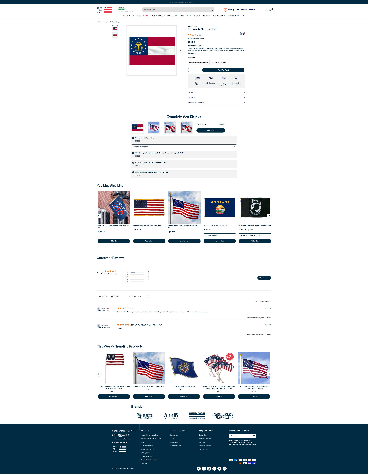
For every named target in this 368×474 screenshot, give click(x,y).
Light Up (202, 442)
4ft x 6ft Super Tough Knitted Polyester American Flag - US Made (159, 153)
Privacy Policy (145, 453)
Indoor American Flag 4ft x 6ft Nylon (147, 225)
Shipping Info (174, 442)
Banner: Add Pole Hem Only (199, 63)
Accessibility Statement (149, 460)
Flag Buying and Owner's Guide (151, 438)
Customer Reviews (147, 449)
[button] (128, 16)
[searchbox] (103, 296)
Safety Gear (203, 435)
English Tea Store (205, 438)
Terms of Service (146, 456)
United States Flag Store (126, 469)
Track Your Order (175, 446)
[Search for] (212, 10)
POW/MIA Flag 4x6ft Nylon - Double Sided (255, 225)
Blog (142, 442)
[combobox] (123, 296)
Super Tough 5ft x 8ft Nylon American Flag (151, 162)
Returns (172, 438)
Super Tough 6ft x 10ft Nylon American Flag (151, 172)
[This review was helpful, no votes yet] (265, 318)
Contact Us (174, 435)
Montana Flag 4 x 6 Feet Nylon (215, 225)
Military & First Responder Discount (241, 10)
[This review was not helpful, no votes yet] (269, 318)
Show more (192, 53)
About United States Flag (149, 435)
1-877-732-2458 (120, 443)
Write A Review (264, 278)
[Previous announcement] (154, 2)
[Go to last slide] (99, 216)
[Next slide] (269, 216)
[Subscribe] (254, 436)
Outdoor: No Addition (219, 62)
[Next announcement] (214, 2)
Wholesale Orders (147, 446)
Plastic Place (203, 449)
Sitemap (144, 463)
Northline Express (205, 446)
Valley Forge (192, 26)
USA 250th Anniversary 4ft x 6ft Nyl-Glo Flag (113, 226)
